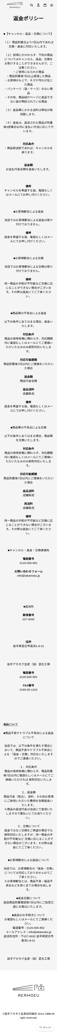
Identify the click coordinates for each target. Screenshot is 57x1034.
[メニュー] (51, 5)
